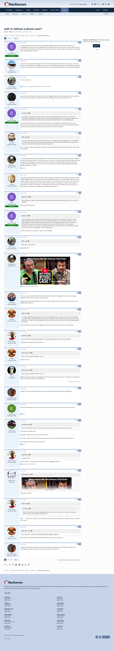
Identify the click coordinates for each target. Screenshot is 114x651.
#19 (79, 404)
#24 (79, 526)
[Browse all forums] (104, 14)
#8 (79, 174)
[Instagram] (98, 4)
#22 (79, 470)
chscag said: (25, 113)
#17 (79, 366)
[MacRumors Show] (92, 4)
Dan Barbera (7, 620)
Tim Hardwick (60, 608)
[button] (18, 10)
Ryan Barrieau (60, 620)
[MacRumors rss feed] (106, 4)
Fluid (5, 638)
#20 (79, 420)
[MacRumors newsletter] (109, 4)
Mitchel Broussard (8, 608)
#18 (79, 388)
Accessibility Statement (18, 635)
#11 (79, 237)
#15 (79, 331)
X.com (9, 599)
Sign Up (96, 46)
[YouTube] (103, 4)
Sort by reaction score (26, 31)
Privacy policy (7, 635)
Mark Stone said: (26, 353)
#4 (79, 93)
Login (96, 49)
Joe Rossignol (60, 603)
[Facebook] (95, 4)
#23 (79, 499)
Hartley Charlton (8, 614)
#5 (79, 109)
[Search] (106, 14)
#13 (79, 293)
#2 (79, 60)
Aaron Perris (60, 626)
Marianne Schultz (61, 614)
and (28, 464)
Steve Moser (7, 626)
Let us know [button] (83, 4)
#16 (79, 349)
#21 (79, 450)
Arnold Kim (7, 597)
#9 (79, 193)
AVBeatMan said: (26, 474)
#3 (79, 76)
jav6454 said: (25, 335)
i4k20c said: (25, 215)
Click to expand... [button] (50, 489)
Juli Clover (6, 603)
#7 (79, 155)
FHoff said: (24, 503)
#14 (79, 309)
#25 (79, 544)
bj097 (7, 31)
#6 (79, 133)
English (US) (106, 637)
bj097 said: (24, 137)
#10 (79, 211)
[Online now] (11, 101)
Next (15, 38)
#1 (79, 42)
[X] (100, 4)
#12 (79, 254)
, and (30, 286)
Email (5, 599)
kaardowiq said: (26, 424)
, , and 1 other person (36, 86)
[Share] (76, 42)
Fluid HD (9, 638)
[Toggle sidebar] (109, 14)
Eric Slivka (59, 597)
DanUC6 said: (25, 197)
